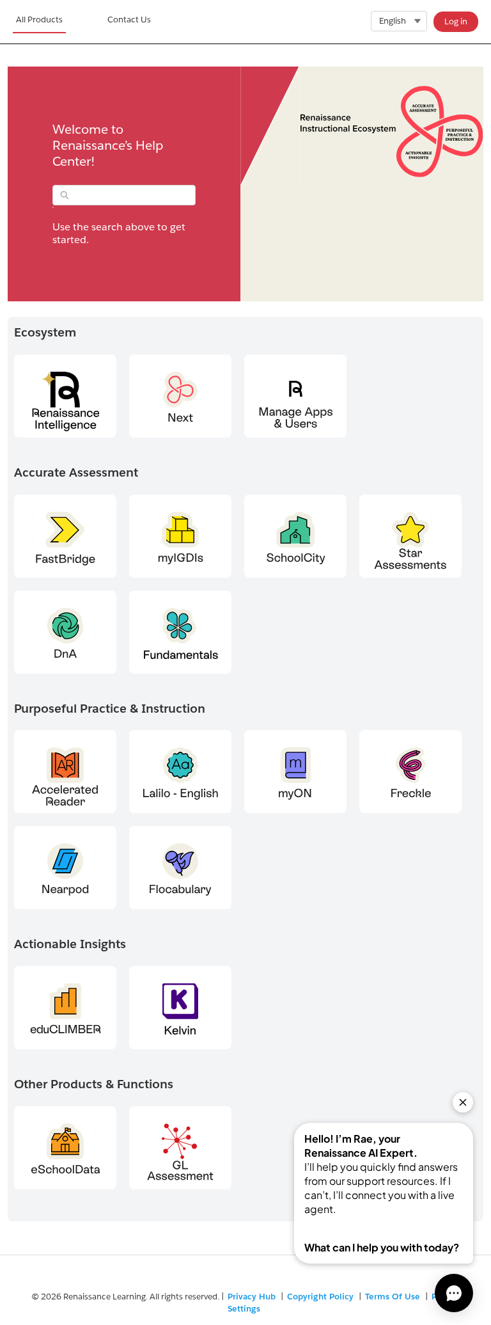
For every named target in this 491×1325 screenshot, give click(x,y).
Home (39, 21)
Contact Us (129, 19)
